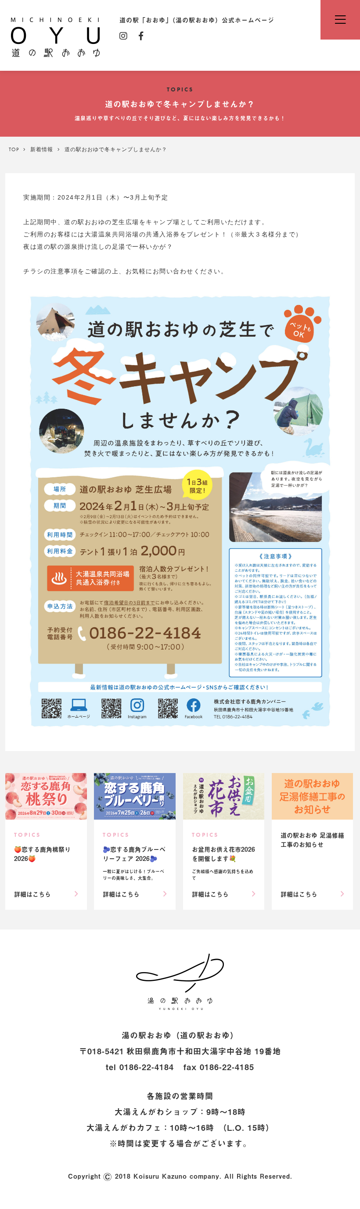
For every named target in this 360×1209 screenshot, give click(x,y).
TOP (14, 149)
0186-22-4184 (146, 1067)
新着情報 (41, 149)
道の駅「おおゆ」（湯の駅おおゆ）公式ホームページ (55, 36)
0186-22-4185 (227, 1067)
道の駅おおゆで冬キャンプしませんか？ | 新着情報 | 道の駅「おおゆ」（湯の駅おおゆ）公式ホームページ (180, 982)
